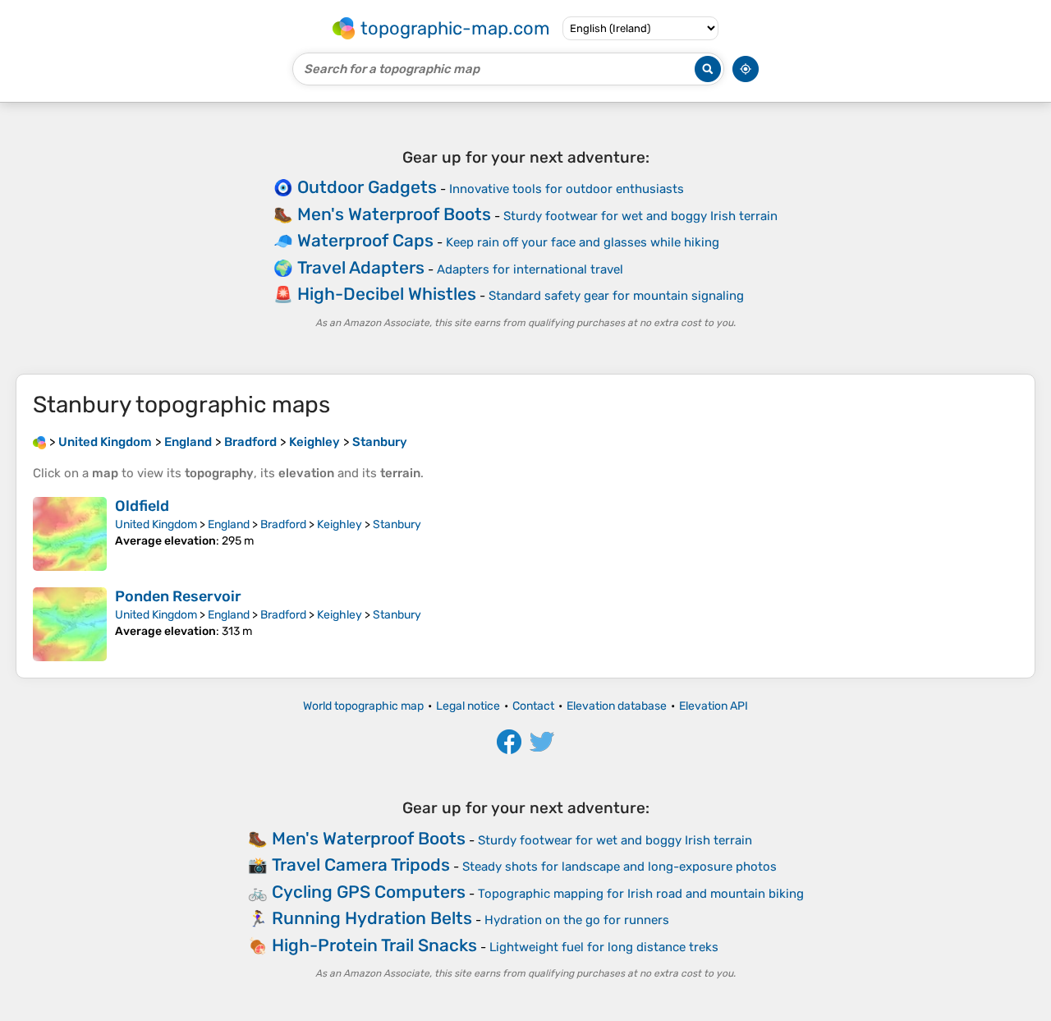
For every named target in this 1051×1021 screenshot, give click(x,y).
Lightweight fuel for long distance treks (603, 947)
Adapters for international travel (530, 269)
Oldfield (142, 506)
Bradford (283, 524)
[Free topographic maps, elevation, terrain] (39, 442)
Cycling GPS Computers (369, 891)
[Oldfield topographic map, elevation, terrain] (70, 534)
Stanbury (397, 524)
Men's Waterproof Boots (394, 214)
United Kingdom (156, 524)
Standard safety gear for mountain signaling (616, 295)
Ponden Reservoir (178, 596)
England (229, 524)
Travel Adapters (361, 267)
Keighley (339, 524)
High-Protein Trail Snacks (374, 945)
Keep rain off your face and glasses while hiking (582, 242)
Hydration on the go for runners (576, 920)
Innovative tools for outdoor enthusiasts (566, 189)
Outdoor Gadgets (367, 187)
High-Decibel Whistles (386, 293)
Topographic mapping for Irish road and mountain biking (641, 893)
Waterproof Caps (365, 240)
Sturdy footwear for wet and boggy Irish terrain (640, 216)
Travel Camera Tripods (361, 864)
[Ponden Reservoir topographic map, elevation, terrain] (70, 624)
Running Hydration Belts (372, 918)
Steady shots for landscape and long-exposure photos (619, 866)
